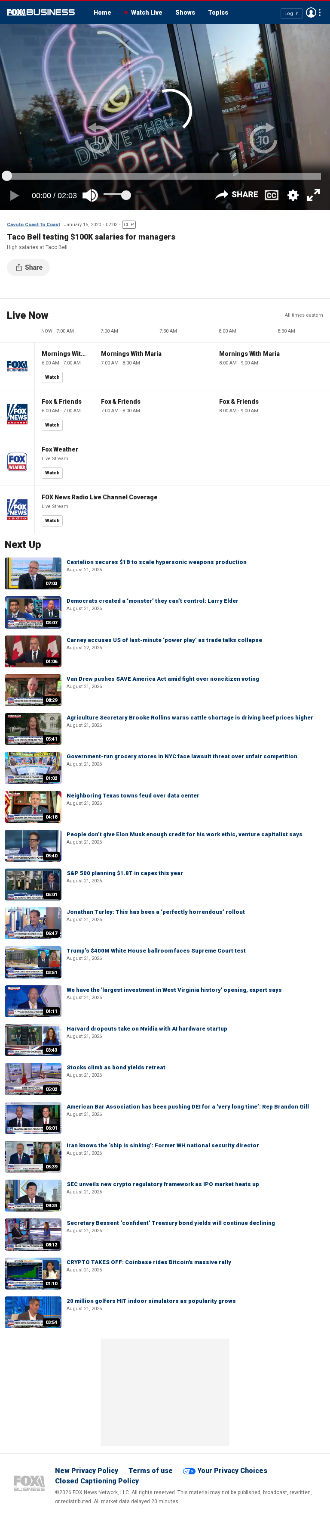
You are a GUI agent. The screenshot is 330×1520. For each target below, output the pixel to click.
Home (102, 12)
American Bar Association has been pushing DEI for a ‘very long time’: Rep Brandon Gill (188, 1106)
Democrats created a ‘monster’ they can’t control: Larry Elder (152, 601)
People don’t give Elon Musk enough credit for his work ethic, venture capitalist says (184, 834)
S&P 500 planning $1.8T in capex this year (125, 873)
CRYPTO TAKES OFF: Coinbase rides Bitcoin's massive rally (149, 1262)
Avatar (311, 12)
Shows (185, 12)
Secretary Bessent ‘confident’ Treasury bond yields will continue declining (171, 1223)
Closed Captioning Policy (97, 1481)
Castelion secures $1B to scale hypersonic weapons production (157, 562)
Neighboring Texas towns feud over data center (133, 795)
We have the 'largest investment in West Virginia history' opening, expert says (174, 990)
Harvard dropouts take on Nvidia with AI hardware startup (147, 1028)
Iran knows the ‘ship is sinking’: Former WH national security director (163, 1145)
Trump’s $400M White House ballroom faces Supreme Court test (156, 950)
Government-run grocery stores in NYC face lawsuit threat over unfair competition (182, 756)
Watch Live (146, 12)
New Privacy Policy (86, 1471)
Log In (291, 13)
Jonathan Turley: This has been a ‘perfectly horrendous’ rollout (156, 912)
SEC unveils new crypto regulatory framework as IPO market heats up (163, 1184)
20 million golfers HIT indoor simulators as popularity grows (151, 1301)
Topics (218, 12)
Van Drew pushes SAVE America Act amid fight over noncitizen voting (163, 679)
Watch (52, 377)
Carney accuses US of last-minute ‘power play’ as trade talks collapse (164, 640)
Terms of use (150, 1471)
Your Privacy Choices (232, 1471)
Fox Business (41, 12)
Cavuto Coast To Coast (33, 224)
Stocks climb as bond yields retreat (116, 1067)
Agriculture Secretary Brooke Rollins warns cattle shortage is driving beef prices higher (190, 717)
